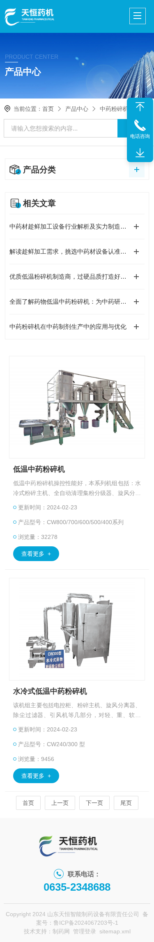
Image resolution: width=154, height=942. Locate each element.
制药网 (61, 931)
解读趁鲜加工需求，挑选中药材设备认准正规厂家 (77, 251)
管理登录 (84, 931)
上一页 (60, 803)
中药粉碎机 (114, 108)
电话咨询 (140, 136)
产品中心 (76, 108)
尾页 (126, 803)
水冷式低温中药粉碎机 (50, 691)
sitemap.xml (115, 931)
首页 (48, 108)
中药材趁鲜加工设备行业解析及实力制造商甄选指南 (77, 226)
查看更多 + (36, 553)
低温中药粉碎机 (39, 469)
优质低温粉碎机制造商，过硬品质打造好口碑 (71, 276)
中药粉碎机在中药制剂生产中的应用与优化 (67, 326)
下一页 (94, 803)
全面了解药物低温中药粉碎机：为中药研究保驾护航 (77, 301)
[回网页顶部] (140, 107)
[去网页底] (140, 153)
